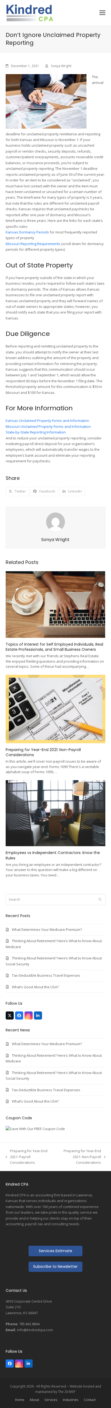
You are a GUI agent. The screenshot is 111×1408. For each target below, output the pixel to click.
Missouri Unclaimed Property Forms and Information (48, 426)
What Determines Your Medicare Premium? (47, 929)
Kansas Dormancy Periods (27, 232)
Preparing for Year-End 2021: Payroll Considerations (26, 1156)
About (34, 1399)
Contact (90, 1399)
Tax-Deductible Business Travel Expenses (46, 975)
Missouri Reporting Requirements (33, 243)
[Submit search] (100, 899)
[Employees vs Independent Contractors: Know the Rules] (56, 812)
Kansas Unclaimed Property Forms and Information (47, 420)
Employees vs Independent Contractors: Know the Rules (53, 855)
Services (50, 1399)
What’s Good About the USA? (35, 986)
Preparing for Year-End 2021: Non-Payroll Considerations (43, 752)
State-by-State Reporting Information (36, 432)
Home (19, 1399)
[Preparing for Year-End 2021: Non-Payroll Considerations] (56, 708)
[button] (102, 13)
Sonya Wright (61, 66)
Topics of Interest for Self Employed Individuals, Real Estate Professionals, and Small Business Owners (54, 647)
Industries (70, 1399)
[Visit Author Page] (55, 521)
